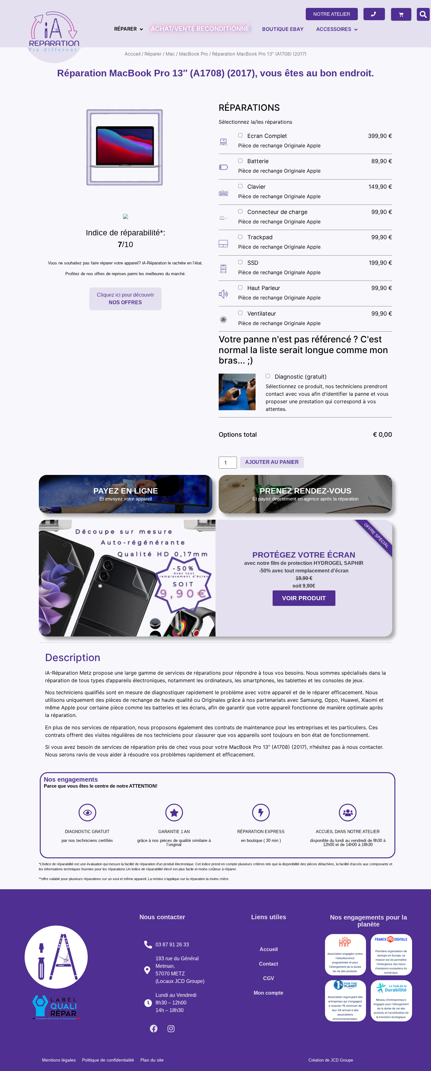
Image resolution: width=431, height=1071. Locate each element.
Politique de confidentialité (108, 1059)
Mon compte (268, 993)
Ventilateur (261, 313)
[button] (332, 14)
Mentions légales (59, 1059)
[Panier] (401, 14)
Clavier (256, 186)
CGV (268, 978)
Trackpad (260, 237)
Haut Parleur (263, 288)
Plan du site (152, 1059)
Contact (268, 964)
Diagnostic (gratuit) (301, 376)
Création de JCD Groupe (331, 1060)
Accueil (269, 949)
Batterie (258, 161)
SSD (252, 262)
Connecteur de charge (277, 212)
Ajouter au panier (272, 462)
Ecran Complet (267, 136)
